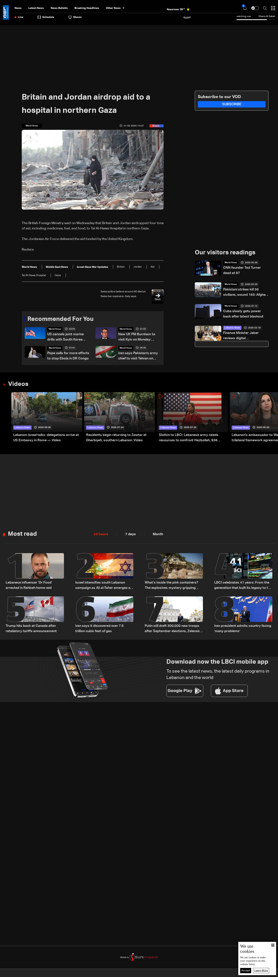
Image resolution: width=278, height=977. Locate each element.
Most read (22, 534)
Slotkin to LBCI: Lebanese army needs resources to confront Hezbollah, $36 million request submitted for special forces (193, 438)
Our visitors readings (225, 253)
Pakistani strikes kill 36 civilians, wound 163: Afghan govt (245, 292)
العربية (187, 17)
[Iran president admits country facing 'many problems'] (243, 615)
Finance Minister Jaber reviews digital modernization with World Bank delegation (243, 336)
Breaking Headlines (87, 8)
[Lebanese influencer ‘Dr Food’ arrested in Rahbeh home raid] (35, 572)
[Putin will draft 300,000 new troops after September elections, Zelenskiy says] (174, 615)
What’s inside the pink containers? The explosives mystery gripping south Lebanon (171, 586)
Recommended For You (60, 319)
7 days (130, 534)
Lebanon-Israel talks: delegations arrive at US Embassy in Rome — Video (46, 437)
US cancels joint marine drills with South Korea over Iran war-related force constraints (68, 337)
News (18, 8)
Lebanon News (232, 328)
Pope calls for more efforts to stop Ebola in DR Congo (68, 355)
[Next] (273, 417)
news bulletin (59, 8)
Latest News (36, 8)
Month (158, 534)
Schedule (48, 17)
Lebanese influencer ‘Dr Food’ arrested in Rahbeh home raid (29, 585)
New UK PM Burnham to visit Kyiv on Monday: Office (136, 337)
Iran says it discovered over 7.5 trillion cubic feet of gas (99, 628)
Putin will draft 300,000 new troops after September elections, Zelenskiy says (173, 629)
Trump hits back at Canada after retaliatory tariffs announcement (31, 628)
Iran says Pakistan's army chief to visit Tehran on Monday (138, 356)
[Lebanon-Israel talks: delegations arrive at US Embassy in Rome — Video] (46, 417)
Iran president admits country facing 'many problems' (242, 628)
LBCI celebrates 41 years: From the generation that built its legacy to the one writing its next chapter (243, 586)
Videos (18, 384)
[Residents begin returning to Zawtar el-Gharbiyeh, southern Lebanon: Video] (119, 417)
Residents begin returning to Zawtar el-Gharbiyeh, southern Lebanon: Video (116, 437)
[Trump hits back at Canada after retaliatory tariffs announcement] (35, 615)
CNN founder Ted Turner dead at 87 (242, 270)
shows (77, 17)
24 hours (101, 534)
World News (55, 329)
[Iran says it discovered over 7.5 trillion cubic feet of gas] (104, 615)
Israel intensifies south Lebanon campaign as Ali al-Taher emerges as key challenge (103, 586)
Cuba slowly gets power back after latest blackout (243, 314)
